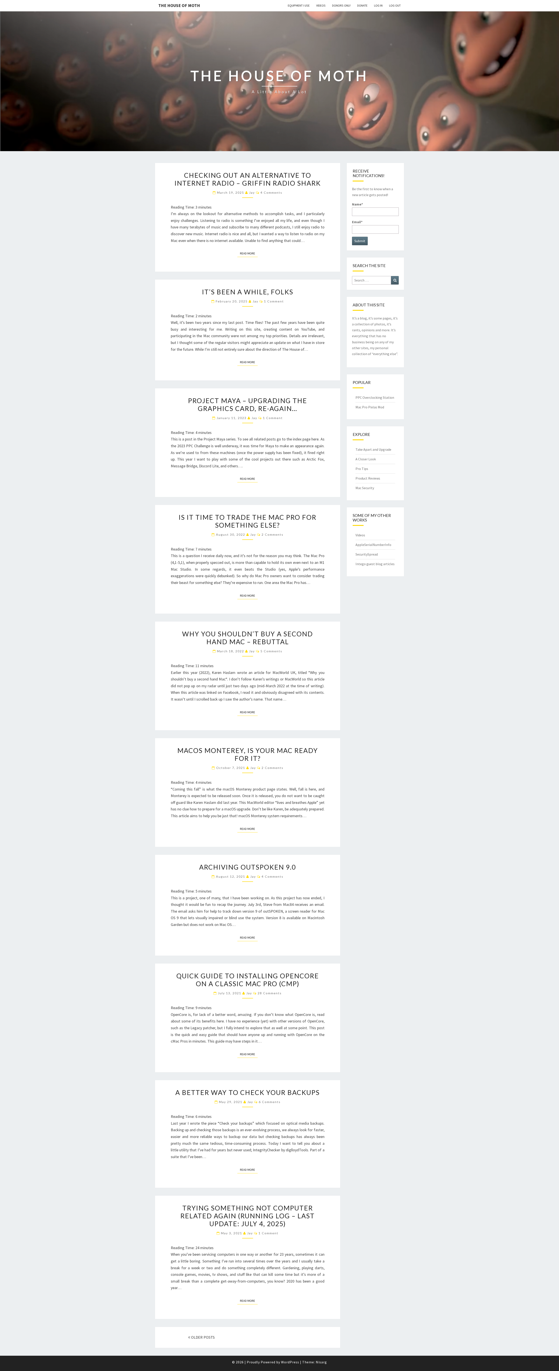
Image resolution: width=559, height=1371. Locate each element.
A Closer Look (365, 459)
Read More (249, 253)
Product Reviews (367, 478)
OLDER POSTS (202, 1337)
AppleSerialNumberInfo (373, 544)
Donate (362, 5)
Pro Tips (361, 468)
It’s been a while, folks (247, 292)
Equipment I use (299, 5)
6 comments (270, 1102)
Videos (321, 5)
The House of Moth (179, 5)
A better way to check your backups (247, 1092)
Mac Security (364, 488)
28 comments (270, 993)
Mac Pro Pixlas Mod (369, 407)
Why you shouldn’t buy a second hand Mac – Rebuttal (247, 638)
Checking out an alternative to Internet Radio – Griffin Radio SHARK (247, 179)
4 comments (271, 192)
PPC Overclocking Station (374, 397)
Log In (378, 5)
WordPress (290, 1362)
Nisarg (321, 1362)
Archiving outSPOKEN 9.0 (247, 867)
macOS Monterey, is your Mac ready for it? (247, 754)
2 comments (272, 534)
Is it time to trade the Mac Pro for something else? (247, 521)
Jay (252, 192)
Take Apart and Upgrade (373, 449)
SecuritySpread (366, 554)
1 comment (274, 301)
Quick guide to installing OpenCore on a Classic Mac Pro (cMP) (247, 980)
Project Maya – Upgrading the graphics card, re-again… (247, 404)
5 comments (271, 651)
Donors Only (341, 5)
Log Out (395, 5)
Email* (357, 222)
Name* (357, 204)
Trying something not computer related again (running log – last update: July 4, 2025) (247, 1216)
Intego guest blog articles (375, 564)
